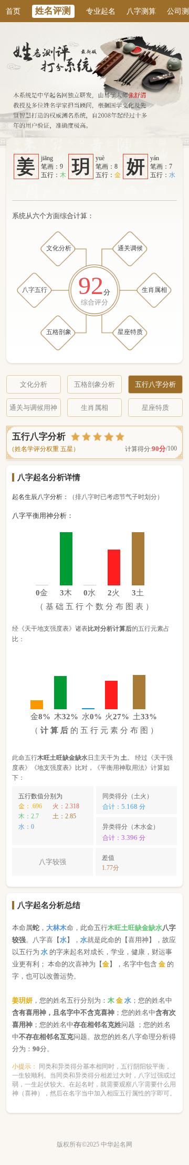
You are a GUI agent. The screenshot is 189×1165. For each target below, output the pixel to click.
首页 (13, 11)
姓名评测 (53, 11)
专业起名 (101, 11)
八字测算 (141, 11)
